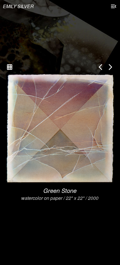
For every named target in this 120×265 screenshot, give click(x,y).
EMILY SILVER (18, 6)
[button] (113, 7)
